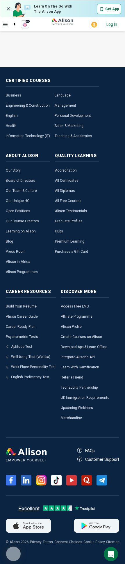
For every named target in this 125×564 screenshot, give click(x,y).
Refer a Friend (72, 377)
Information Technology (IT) (28, 136)
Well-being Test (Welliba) (30, 357)
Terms (48, 542)
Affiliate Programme (76, 316)
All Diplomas (65, 191)
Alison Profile (71, 327)
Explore (5, 24)
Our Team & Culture (21, 191)
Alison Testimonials (71, 211)
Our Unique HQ (18, 201)
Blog (9, 241)
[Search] (11, 19)
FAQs (90, 450)
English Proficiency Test (30, 377)
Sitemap (112, 542)
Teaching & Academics (73, 136)
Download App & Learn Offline (84, 347)
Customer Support (102, 459)
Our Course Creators (22, 221)
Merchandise (71, 418)
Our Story (13, 170)
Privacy (36, 542)
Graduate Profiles (69, 221)
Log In (111, 24)
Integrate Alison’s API (78, 357)
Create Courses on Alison (81, 337)
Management (65, 105)
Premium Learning (69, 241)
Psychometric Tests (22, 337)
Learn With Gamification (80, 367)
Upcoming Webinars (77, 408)
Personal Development (73, 116)
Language (63, 95)
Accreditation (66, 170)
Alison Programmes (22, 272)
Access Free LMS (75, 306)
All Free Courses (68, 201)
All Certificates (66, 181)
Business (13, 95)
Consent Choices (68, 542)
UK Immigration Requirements (85, 398)
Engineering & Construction (28, 105)
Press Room (16, 252)
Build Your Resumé (21, 306)
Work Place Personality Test (33, 367)
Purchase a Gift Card (71, 252)
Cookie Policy (94, 542)
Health (11, 126)
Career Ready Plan (20, 327)
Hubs (59, 231)
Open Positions (18, 211)
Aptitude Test (21, 347)
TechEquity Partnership (79, 387)
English (12, 116)
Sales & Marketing (69, 126)
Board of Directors (20, 181)
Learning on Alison (21, 231)
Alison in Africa (18, 262)
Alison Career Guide (22, 316)
